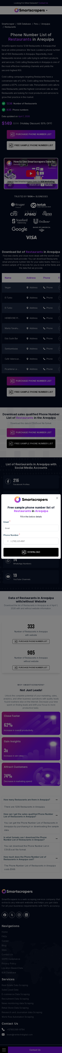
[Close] (57, 497)
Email (6, 521)
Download (33, 552)
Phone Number (11, 535)
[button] (6, 541)
